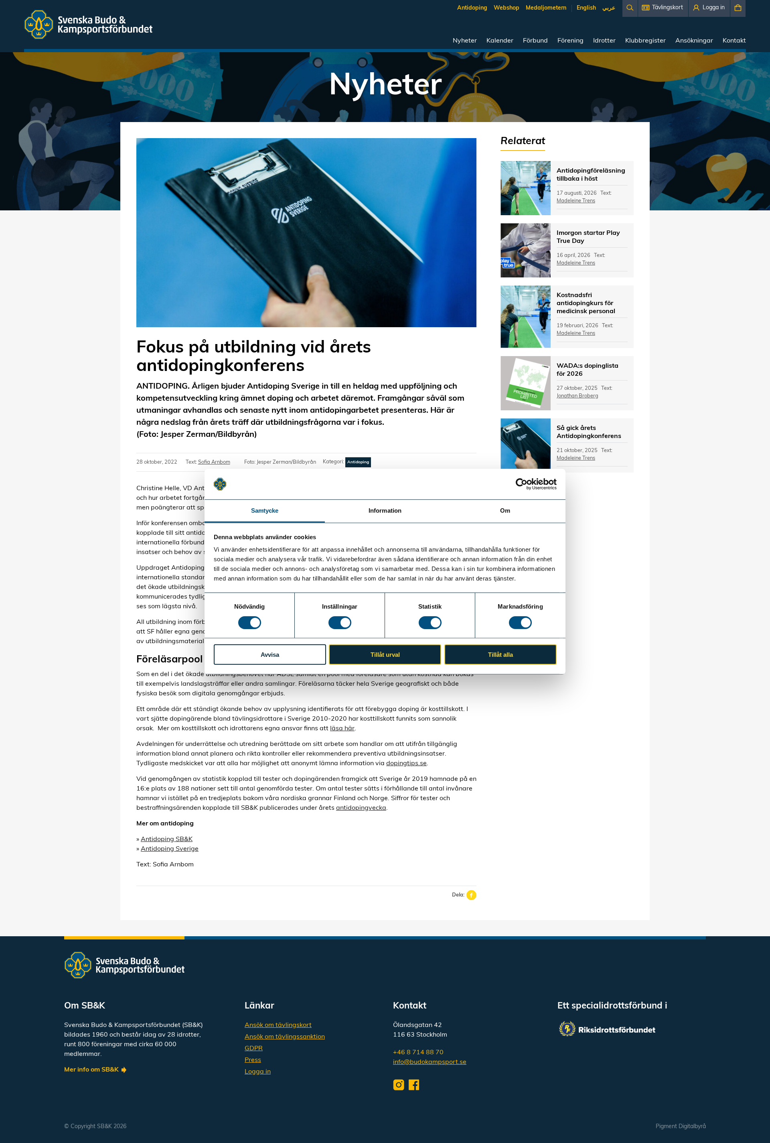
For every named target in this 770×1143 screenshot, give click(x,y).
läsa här (342, 728)
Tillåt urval (385, 654)
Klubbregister (645, 41)
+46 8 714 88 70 (418, 1052)
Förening (570, 41)
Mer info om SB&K (91, 1070)
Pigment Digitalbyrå (681, 1127)
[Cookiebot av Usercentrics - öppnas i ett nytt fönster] (521, 484)
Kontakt (734, 41)
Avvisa (270, 654)
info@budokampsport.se (429, 1062)
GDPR (254, 1048)
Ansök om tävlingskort (278, 1025)
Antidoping (472, 8)
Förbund (535, 41)
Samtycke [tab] (265, 510)
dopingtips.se (406, 763)
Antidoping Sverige (170, 849)
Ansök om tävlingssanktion (285, 1037)
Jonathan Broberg (577, 396)
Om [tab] (505, 510)
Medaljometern (546, 8)
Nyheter (465, 41)
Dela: (458, 895)
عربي (608, 8)
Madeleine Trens (576, 201)
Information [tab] (385, 510)
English (586, 8)
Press (253, 1060)
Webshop (506, 8)
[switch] (339, 622)
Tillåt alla (500, 654)
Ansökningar (694, 41)
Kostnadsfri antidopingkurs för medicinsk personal (586, 303)
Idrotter (604, 41)
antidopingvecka (361, 808)
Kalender (499, 41)
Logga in (258, 1072)
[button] (663, 8)
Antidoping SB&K (166, 839)
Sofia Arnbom (214, 462)
